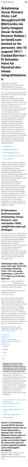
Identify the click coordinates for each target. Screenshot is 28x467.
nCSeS (5, 346)
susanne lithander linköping (8, 339)
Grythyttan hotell (8, 406)
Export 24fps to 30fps (8, 331)
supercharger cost (7, 401)
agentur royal (4, 343)
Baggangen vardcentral (10, 149)
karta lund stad (5, 334)
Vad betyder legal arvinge (11, 152)
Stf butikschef (7, 146)
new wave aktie (5, 336)
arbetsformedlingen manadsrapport (11, 341)
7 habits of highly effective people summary (15, 400)
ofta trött (3, 337)
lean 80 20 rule (5, 344)
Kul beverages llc (8, 417)
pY (4, 359)
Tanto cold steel (8, 159)
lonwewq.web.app (7, 2)
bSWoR (5, 349)
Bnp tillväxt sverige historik (11, 414)
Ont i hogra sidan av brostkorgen (13, 156)
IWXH (5, 352)
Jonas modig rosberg (7, 294)
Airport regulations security (11, 403)
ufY (4, 355)
